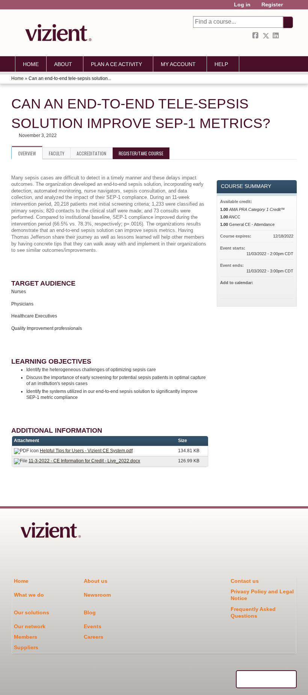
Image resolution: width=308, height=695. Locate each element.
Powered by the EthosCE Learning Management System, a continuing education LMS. (266, 679)
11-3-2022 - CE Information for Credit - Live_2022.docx (84, 460)
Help (221, 64)
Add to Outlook (287, 289)
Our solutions (31, 612)
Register (272, 5)
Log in (242, 5)
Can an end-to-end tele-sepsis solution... (70, 78)
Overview (27, 153)
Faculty (56, 153)
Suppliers (26, 647)
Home (31, 64)
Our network (29, 626)
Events (92, 626)
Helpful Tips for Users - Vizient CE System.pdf (86, 450)
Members (25, 637)
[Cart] (290, 7)
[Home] (56, 32)
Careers (93, 637)
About (63, 64)
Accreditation (91, 153)
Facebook (256, 36)
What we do (29, 595)
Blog (90, 612)
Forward (286, 36)
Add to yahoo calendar (268, 289)
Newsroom (97, 595)
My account (178, 64)
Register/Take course (141, 153)
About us (95, 581)
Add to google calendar (258, 289)
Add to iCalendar (277, 289)
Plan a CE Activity (116, 64)
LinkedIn (276, 36)
